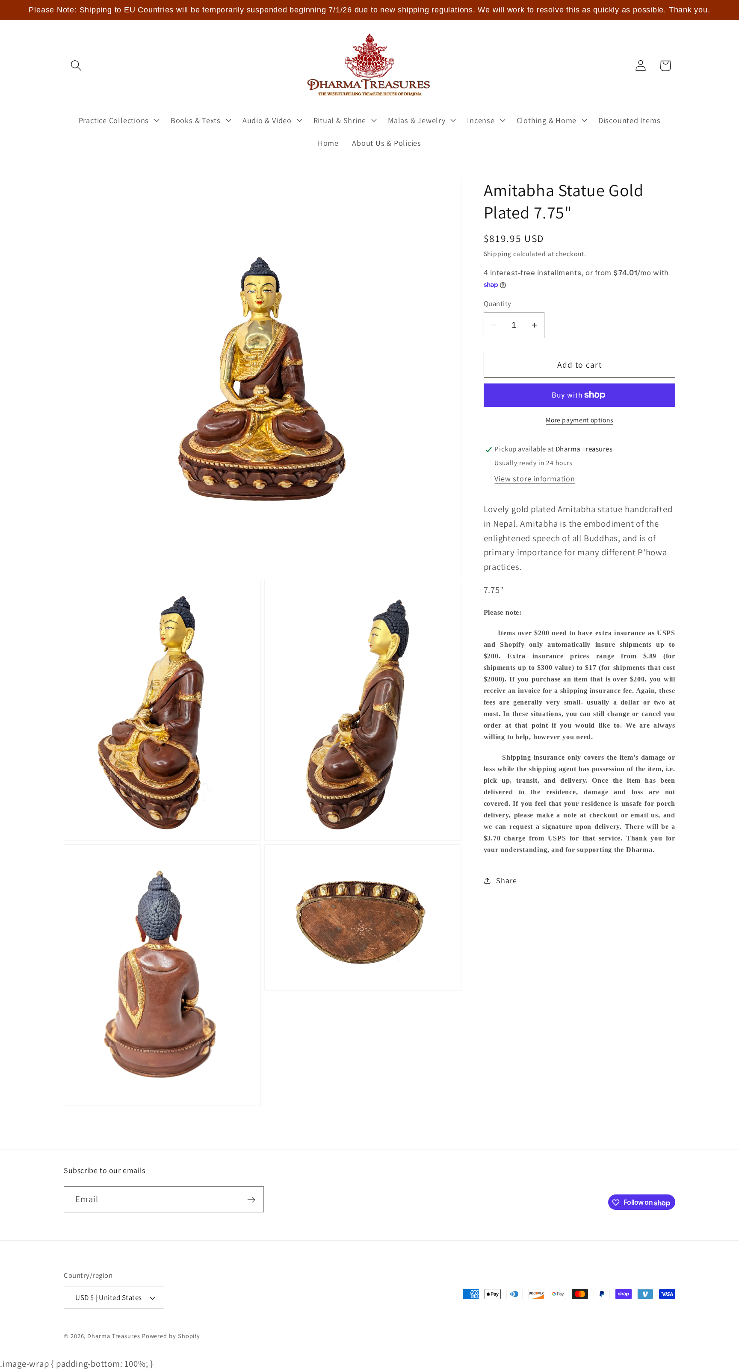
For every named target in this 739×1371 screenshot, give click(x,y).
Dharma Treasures (113, 1336)
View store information (534, 479)
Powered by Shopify (171, 1336)
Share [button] (506, 881)
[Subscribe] (251, 1200)
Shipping (497, 253)
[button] (76, 65)
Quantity (497, 303)
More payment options (579, 420)
